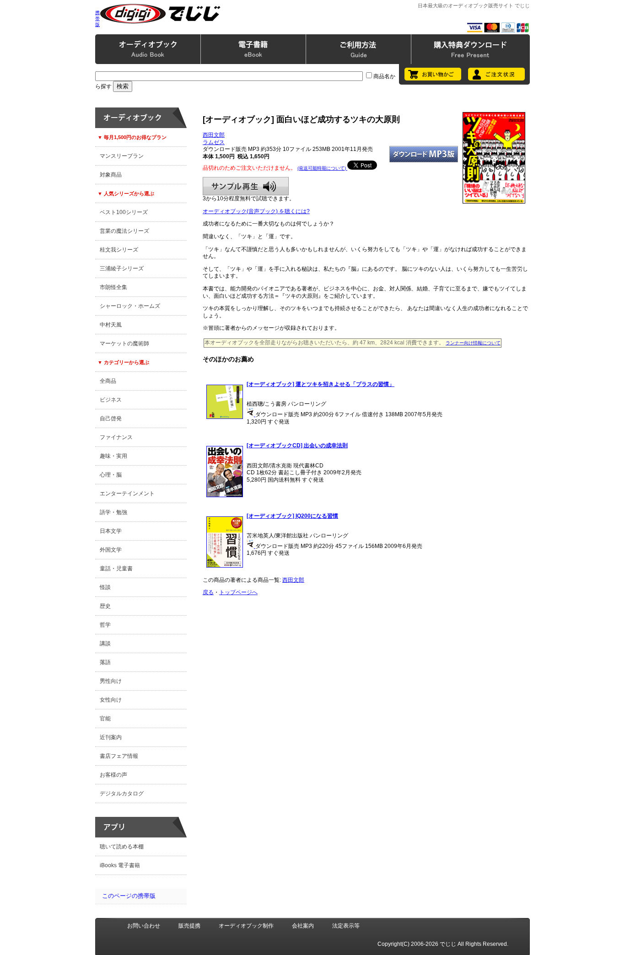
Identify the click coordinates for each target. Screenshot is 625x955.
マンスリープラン (122, 156)
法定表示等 (346, 926)
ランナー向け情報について (473, 342)
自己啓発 (111, 418)
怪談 (105, 587)
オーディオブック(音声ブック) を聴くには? (256, 211)
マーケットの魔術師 (124, 343)
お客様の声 (113, 775)
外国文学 (111, 550)
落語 (105, 662)
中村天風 (111, 325)
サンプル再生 (246, 186)
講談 (105, 643)
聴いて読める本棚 (122, 846)
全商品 (108, 381)
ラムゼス (214, 142)
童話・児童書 (116, 568)
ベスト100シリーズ (124, 212)
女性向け (111, 700)
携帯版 (97, 18)
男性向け (111, 681)
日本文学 (111, 531)
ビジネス (111, 400)
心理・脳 (111, 475)
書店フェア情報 (119, 756)
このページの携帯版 (129, 895)
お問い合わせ (143, 926)
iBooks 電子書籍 (120, 865)
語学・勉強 (113, 512)
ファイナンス (116, 437)
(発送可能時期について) (322, 168)
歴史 (105, 606)
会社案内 (303, 926)
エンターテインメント (127, 493)
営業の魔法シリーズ (124, 231)
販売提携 (189, 926)
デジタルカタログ (122, 793)
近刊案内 (111, 737)
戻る (208, 592)
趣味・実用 (113, 456)
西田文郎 (214, 135)
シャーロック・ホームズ (130, 306)
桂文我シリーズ (119, 250)
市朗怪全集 (113, 287)
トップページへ (238, 592)
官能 (105, 718)
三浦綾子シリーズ (122, 268)
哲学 (105, 625)
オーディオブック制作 (246, 926)
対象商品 (111, 175)
